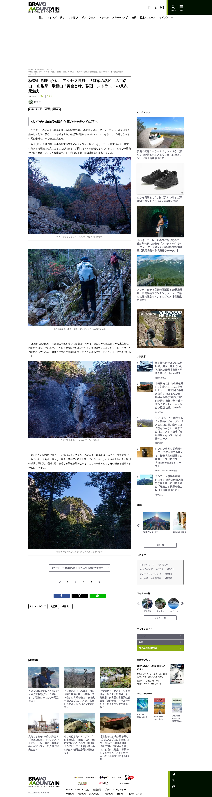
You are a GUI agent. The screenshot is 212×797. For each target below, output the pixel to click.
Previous (138, 525)
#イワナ (160, 569)
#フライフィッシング (151, 574)
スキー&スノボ (120, 17)
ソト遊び (73, 17)
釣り (62, 17)
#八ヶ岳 (144, 578)
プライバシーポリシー (115, 789)
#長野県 (169, 578)
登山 (41, 17)
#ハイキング (146, 569)
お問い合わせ (135, 793)
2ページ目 (32, 74)
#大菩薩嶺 (156, 578)
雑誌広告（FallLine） (115, 793)
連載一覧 (160, 545)
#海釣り (171, 569)
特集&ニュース (148, 17)
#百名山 (56, 109)
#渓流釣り (163, 564)
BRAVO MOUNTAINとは (77, 789)
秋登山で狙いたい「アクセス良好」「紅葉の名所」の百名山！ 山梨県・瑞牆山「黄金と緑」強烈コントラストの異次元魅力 (75, 72)
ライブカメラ (166, 17)
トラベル (103, 17)
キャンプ (51, 17)
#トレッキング (35, 109)
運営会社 (97, 789)
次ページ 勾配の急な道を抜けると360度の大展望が (77, 568)
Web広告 (70, 793)
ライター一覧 (160, 618)
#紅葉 (47, 109)
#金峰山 (169, 574)
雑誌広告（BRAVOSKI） (89, 793)
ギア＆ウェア (88, 17)
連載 (134, 17)
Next (182, 525)
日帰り (49, 96)
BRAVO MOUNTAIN (36, 69)
